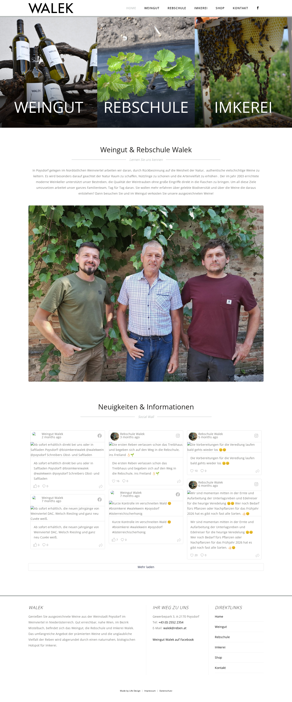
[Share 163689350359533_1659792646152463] (101, 487)
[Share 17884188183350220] (258, 556)
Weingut (221, 627)
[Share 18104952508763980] (179, 482)
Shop (218, 657)
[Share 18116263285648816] (258, 472)
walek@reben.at (174, 628)
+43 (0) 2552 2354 (171, 622)
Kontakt (220, 668)
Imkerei (220, 647)
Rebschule (222, 637)
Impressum (150, 690)
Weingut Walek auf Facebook (173, 640)
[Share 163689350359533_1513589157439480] (101, 546)
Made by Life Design (130, 690)
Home (219, 616)
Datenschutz (165, 690)
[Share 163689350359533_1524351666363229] (179, 541)
